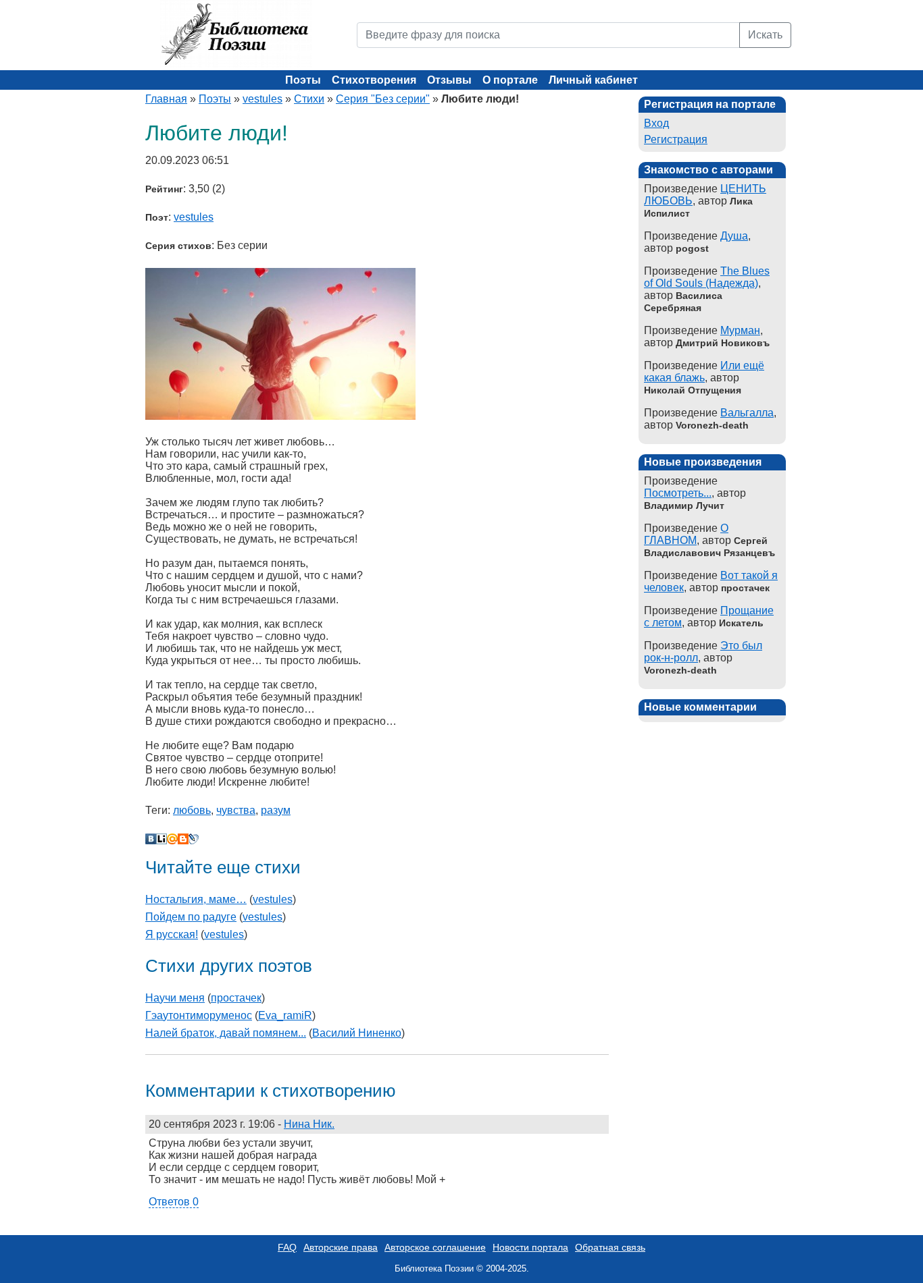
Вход (656, 123)
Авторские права (340, 1247)
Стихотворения (374, 80)
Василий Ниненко (356, 1033)
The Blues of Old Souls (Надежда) (707, 277)
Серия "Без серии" (383, 99)
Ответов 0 (174, 1201)
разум (276, 810)
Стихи (309, 99)
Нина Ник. (309, 1124)
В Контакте (150, 839)
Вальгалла (747, 412)
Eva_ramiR (285, 1015)
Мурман (740, 330)
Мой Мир (172, 839)
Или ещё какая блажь (704, 371)
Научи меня (175, 998)
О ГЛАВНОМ (686, 534)
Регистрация (675, 139)
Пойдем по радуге (190, 917)
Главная (166, 99)
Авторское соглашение (435, 1247)
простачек (236, 998)
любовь (192, 810)
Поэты (303, 80)
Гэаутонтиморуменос (198, 1015)
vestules (262, 99)
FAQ (287, 1247)
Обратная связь (610, 1247)
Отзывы (449, 80)
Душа (734, 236)
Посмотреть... (678, 493)
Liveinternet (161, 839)
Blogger (183, 839)
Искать (765, 34)
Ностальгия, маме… (196, 899)
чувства (235, 810)
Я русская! (171, 934)
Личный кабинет (593, 80)
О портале (510, 80)
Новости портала (530, 1247)
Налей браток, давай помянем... (225, 1033)
